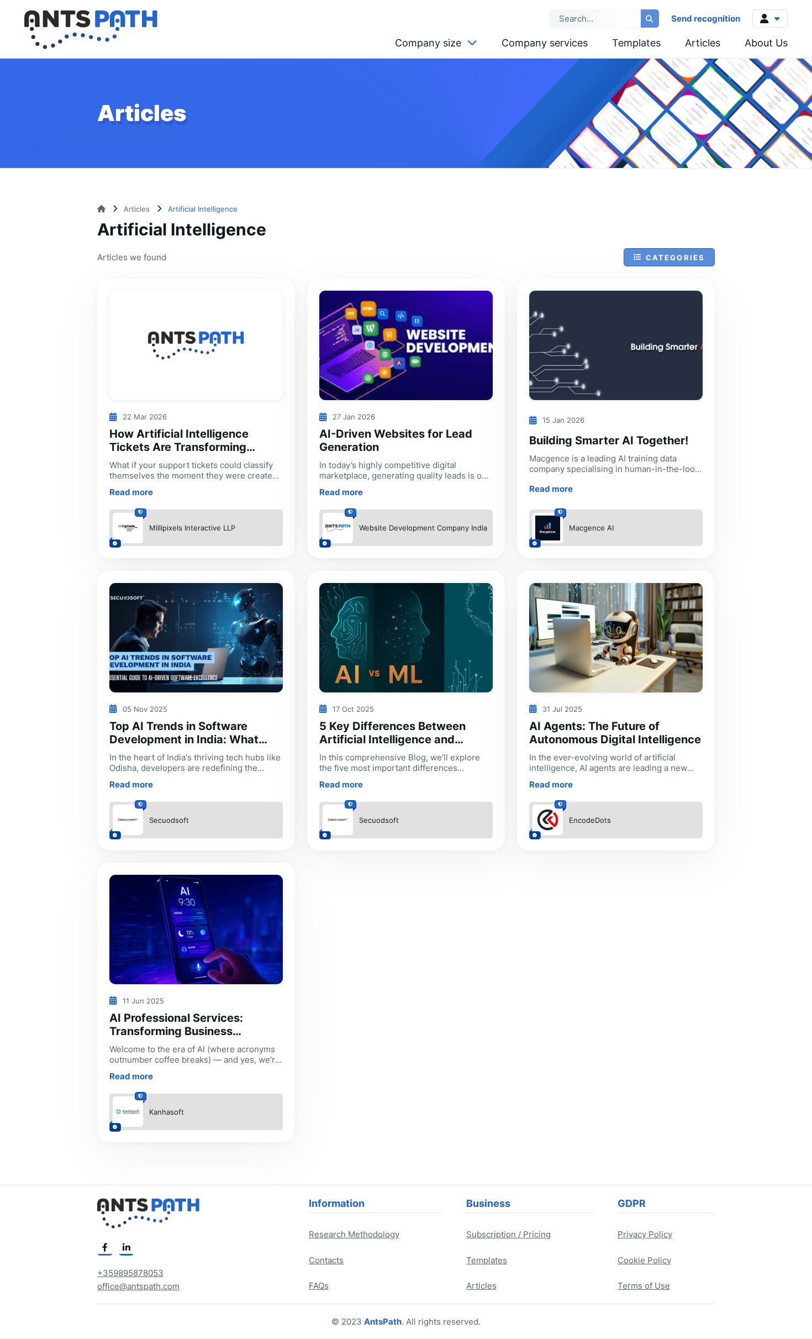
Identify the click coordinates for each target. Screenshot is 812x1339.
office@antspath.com (138, 1286)
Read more (131, 492)
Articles (702, 43)
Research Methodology (354, 1234)
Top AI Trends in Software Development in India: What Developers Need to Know (184, 739)
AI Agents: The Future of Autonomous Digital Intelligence (615, 733)
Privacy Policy (645, 1234)
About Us (766, 43)
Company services (545, 43)
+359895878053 (130, 1273)
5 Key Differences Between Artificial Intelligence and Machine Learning (392, 739)
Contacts (326, 1260)
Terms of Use (644, 1285)
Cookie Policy (644, 1260)
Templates (636, 43)
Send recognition (705, 18)
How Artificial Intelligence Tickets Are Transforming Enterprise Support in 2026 (182, 447)
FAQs (319, 1285)
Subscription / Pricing (508, 1234)
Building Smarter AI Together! (608, 440)
